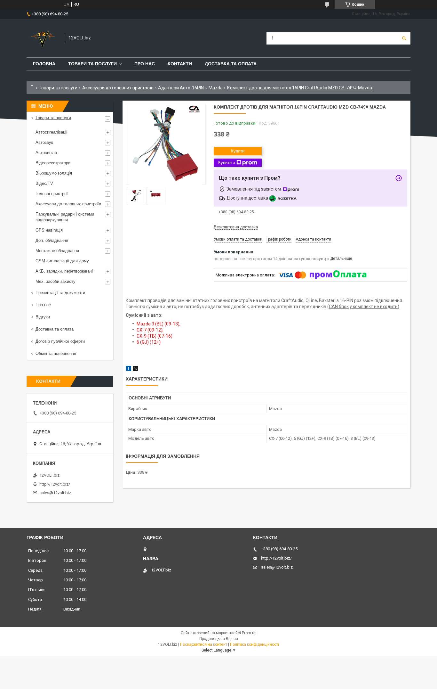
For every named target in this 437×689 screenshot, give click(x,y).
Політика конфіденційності (254, 644)
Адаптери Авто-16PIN (181, 87)
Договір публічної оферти (60, 341)
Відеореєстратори (53, 162)
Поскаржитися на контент (203, 644)
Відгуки (43, 317)
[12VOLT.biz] (43, 38)
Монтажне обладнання (57, 250)
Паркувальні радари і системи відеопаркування (65, 217)
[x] (135, 369)
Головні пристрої (52, 193)
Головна (44, 63)
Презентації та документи (60, 292)
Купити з (226, 162)
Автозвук (44, 142)
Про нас (144, 63)
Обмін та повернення (56, 353)
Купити (237, 151)
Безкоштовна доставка (236, 227)
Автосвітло (46, 152)
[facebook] (128, 369)
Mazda (216, 87)
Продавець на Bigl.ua (218, 638)
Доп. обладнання (52, 240)
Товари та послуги (92, 63)
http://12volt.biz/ (54, 484)
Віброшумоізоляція (54, 173)
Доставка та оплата (231, 63)
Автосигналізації (52, 132)
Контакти (180, 63)
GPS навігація (49, 230)
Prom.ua (249, 633)
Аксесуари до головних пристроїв (118, 87)
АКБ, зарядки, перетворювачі (64, 271)
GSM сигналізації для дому (62, 260)
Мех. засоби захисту (55, 281)
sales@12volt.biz (55, 492)
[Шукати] (404, 38)
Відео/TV (44, 183)
